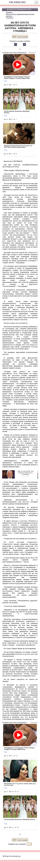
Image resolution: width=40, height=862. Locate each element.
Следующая (22, 37)
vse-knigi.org (17, 2)
